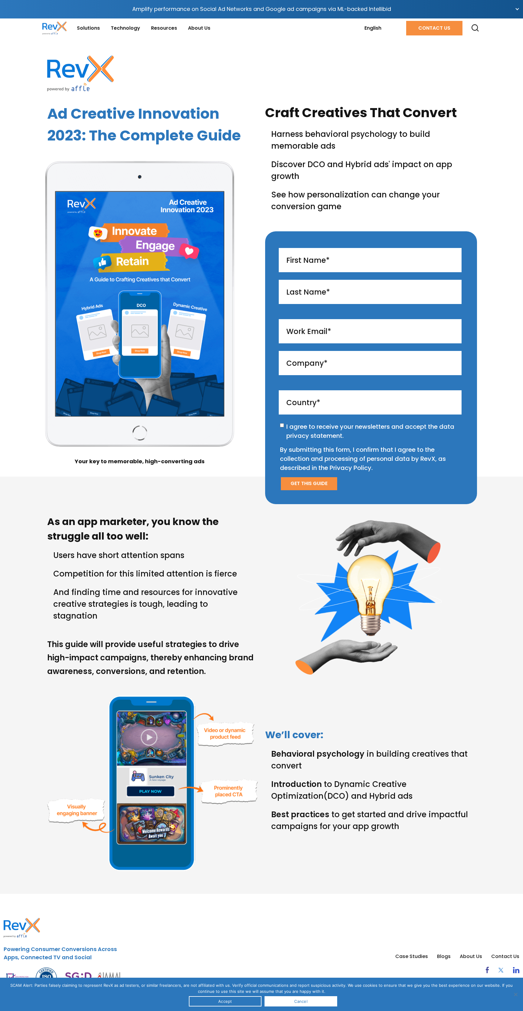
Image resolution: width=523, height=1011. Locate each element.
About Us (199, 28)
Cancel (301, 1001)
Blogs (444, 956)
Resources (164, 28)
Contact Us (434, 28)
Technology (125, 28)
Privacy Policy (350, 468)
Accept (225, 1001)
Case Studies (411, 956)
